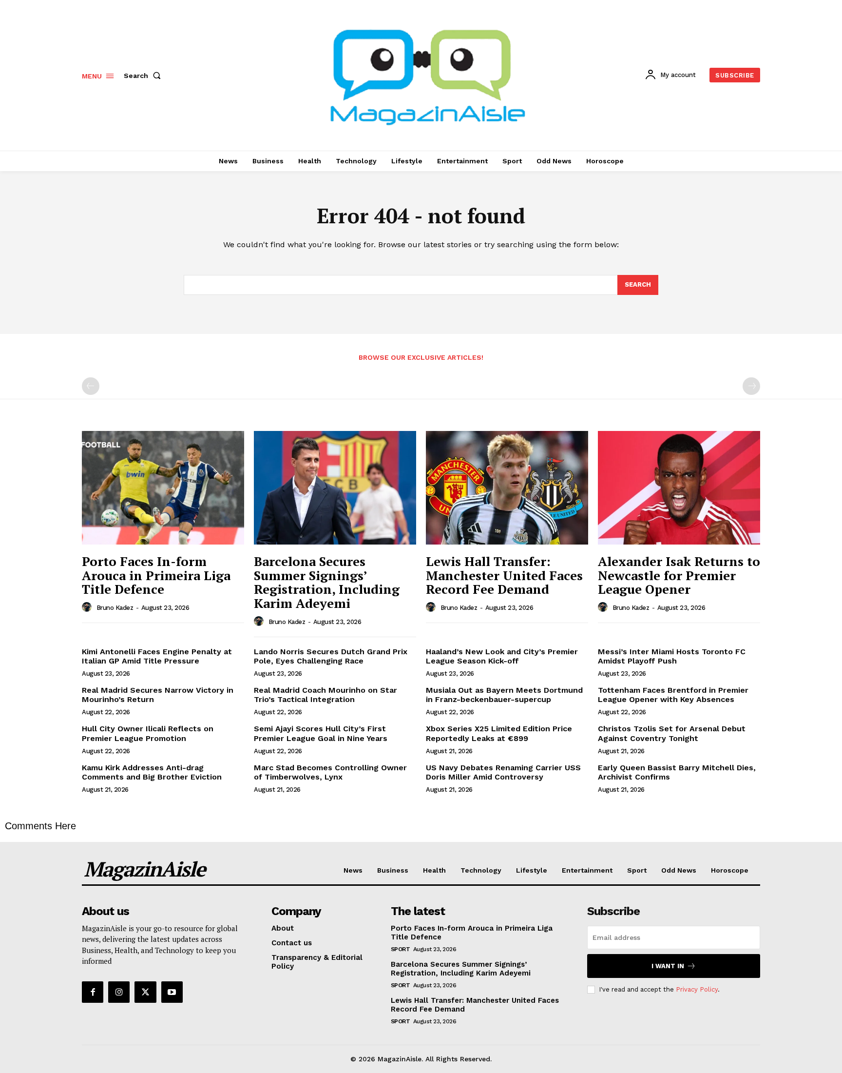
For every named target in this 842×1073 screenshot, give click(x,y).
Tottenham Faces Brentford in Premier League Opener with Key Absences (673, 694)
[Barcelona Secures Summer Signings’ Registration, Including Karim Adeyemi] (335, 488)
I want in (667, 966)
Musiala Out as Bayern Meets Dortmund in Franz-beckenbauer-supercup (504, 694)
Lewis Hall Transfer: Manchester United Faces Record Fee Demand (504, 575)
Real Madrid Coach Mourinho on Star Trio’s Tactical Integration (325, 694)
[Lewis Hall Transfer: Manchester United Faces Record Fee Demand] (507, 488)
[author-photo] (88, 607)
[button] (144, 75)
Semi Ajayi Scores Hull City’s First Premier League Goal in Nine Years (320, 733)
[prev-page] (90, 386)
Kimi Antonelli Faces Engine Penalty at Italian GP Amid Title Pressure (157, 656)
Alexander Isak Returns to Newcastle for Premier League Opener (679, 575)
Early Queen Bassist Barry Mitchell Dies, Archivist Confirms (677, 772)
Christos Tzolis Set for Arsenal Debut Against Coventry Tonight (672, 733)
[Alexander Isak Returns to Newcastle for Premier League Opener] (679, 488)
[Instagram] (119, 992)
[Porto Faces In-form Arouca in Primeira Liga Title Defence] (163, 488)
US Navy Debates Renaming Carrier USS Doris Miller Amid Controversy (503, 772)
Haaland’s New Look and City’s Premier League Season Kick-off (502, 656)
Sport (400, 949)
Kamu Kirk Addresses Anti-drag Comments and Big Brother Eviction (152, 772)
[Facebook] (92, 992)
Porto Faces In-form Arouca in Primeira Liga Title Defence (156, 575)
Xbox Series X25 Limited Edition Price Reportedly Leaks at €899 (499, 733)
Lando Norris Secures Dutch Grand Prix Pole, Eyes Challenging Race (330, 656)
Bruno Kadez (115, 607)
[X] (145, 992)
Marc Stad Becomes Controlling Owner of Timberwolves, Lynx (330, 772)
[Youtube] (172, 992)
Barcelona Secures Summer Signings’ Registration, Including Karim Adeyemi (327, 582)
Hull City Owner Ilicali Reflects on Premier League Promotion (147, 733)
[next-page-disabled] (751, 386)
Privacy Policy (697, 989)
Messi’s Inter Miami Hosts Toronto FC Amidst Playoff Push (672, 656)
